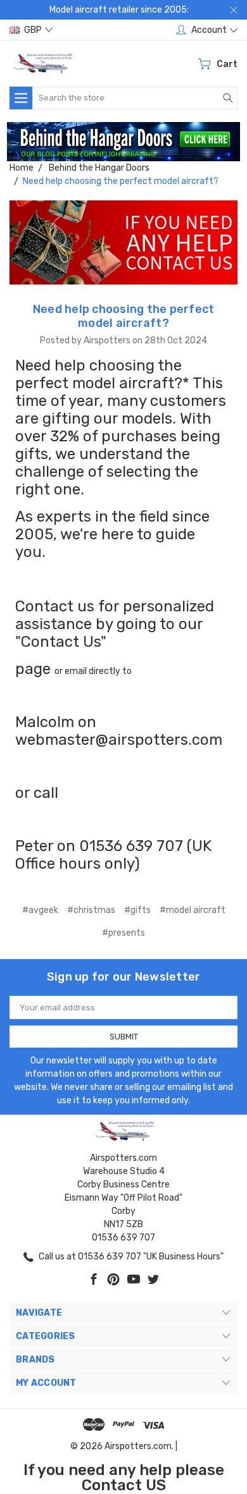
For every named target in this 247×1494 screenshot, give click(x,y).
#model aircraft (192, 910)
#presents (123, 933)
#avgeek (40, 910)
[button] (124, 141)
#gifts (137, 910)
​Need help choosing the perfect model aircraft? (124, 316)
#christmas (91, 910)
